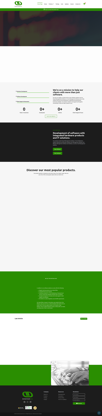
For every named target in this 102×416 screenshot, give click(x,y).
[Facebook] (24, 402)
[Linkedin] (30, 402)
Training (57, 4)
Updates (67, 4)
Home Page (39, 4)
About (45, 4)
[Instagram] (27, 402)
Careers (72, 4)
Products (51, 4)
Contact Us (77, 4)
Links (62, 4)
